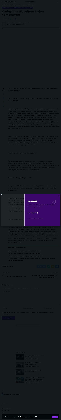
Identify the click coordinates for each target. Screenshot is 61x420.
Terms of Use (34, 416)
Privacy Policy (24, 416)
